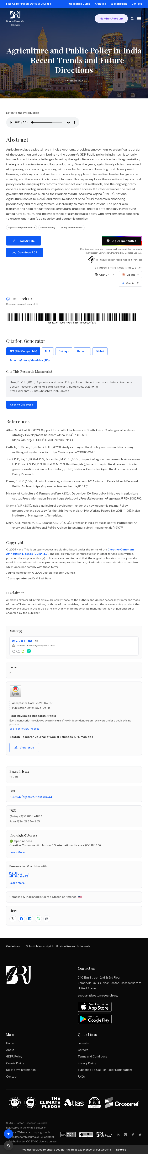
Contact (136, 3)
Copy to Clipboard (21, 404)
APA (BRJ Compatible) (23, 351)
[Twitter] (140, 1134)
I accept (120, 1149)
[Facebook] (133, 1134)
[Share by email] (46, 918)
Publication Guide (79, 3)
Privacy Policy (87, 1063)
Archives (100, 3)
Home (10, 1043)
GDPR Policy (14, 1056)
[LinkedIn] (118, 1134)
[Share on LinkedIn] (29, 918)
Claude (132, 274)
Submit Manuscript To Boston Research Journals (58, 946)
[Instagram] (125, 1134)
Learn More (17, 852)
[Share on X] (12, 918)
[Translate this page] (8, 1145)
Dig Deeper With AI (124, 241)
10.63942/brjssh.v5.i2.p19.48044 (30, 797)
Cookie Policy (15, 1063)
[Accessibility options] (8, 1134)
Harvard (82, 351)
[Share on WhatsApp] (38, 918)
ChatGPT (106, 274)
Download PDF (27, 252)
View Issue (27, 747)
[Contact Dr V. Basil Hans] (36, 640)
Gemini (132, 283)
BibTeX (100, 351)
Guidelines (13, 946)
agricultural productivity (21, 227)
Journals (83, 1043)
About (10, 1050)
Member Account (111, 18)
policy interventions (71, 227)
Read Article (26, 241)
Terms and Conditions (92, 1056)
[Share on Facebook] (21, 918)
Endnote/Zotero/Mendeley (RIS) (29, 360)
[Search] (132, 18)
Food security (47, 227)
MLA (47, 351)
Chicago (64, 351)
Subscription (118, 3)
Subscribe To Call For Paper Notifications (105, 1070)
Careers (83, 1050)
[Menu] (139, 18)
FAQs (81, 1077)
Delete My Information (21, 1070)
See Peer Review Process (24, 728)
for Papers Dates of (28, 3)
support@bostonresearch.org (98, 995)
